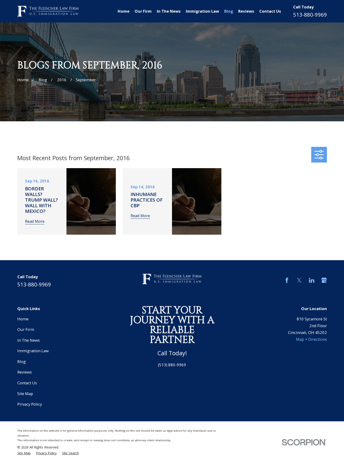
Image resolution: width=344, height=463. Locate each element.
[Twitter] (299, 280)
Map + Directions (311, 339)
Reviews (24, 372)
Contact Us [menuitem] (270, 11)
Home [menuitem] (123, 11)
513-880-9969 (310, 14)
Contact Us (27, 382)
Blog (21, 361)
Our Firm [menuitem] (143, 11)
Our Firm (25, 329)
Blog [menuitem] (228, 11)
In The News (28, 340)
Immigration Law (33, 350)
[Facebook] (286, 280)
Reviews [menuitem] (246, 11)
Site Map (25, 393)
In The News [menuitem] (169, 11)
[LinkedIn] (311, 280)
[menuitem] (24, 453)
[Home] (48, 11)
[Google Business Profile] (324, 280)
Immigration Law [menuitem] (202, 11)
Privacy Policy (29, 404)
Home (23, 319)
